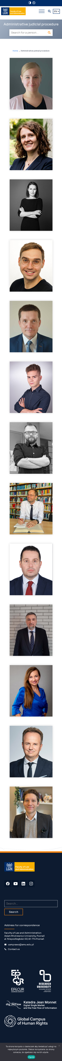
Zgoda (31, 1057)
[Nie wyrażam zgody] (59, 1045)
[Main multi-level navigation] (42, 11)
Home (15, 51)
